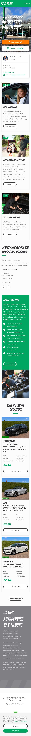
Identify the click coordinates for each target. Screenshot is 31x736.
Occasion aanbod (15, 598)
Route (3, 287)
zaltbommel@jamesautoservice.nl (15, 75)
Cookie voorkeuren (15, 700)
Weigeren (15, 726)
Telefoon (8, 287)
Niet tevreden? (21, 697)
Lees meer (10, 184)
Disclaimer (13, 697)
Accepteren (15, 730)
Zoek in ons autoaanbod (16, 48)
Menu (28, 3)
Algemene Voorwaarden (21, 699)
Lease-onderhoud (10, 126)
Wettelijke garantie (8, 699)
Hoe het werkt (10, 364)
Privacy (8, 697)
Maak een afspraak (16, 42)
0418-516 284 (9, 72)
